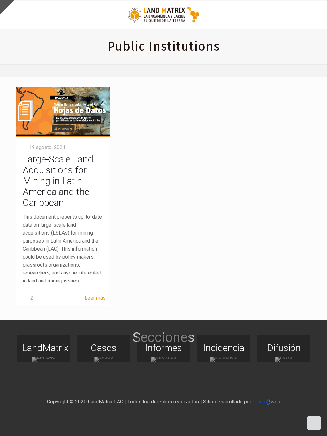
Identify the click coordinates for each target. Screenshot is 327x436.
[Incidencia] (223, 359)
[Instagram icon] (170, 413)
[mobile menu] (316, 14)
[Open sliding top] (7, 7)
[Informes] (163, 359)
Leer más (95, 298)
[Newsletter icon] (177, 413)
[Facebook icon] (150, 413)
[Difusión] (283, 359)
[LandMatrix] (43, 359)
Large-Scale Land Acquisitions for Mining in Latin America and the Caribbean (58, 181)
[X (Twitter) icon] (157, 413)
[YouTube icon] (163, 413)
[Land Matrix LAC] (163, 14)
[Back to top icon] (296, 423)
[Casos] (103, 359)
